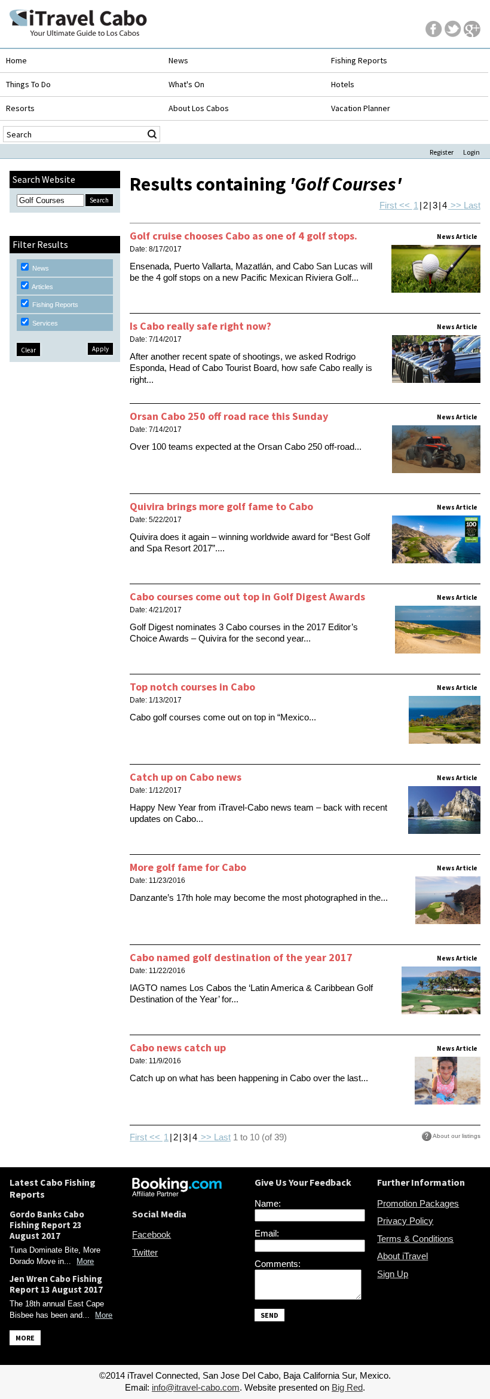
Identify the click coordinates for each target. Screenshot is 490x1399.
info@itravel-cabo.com (196, 1387)
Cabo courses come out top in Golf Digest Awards (247, 596)
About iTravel (402, 1256)
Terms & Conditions (415, 1239)
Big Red (347, 1387)
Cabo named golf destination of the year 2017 (241, 957)
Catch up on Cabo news (185, 777)
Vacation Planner (360, 108)
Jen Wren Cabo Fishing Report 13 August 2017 (56, 1284)
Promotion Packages (418, 1203)
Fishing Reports (359, 60)
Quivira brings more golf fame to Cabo (221, 506)
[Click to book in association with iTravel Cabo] (177, 1193)
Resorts (20, 108)
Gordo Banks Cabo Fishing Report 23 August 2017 (47, 1224)
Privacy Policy (405, 1221)
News (178, 60)
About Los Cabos (199, 108)
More (85, 1261)
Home (16, 60)
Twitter (145, 1252)
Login (471, 152)
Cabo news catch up (178, 1047)
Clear (28, 350)
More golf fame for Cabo (188, 867)
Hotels (342, 84)
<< (404, 205)
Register (442, 152)
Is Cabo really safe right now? (200, 326)
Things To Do (28, 84)
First (388, 205)
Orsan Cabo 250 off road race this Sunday (229, 416)
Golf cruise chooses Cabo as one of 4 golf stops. (243, 236)
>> (456, 205)
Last (472, 205)
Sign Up (392, 1274)
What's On (186, 84)
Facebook (151, 1234)
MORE (25, 1337)
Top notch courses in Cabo (192, 687)
